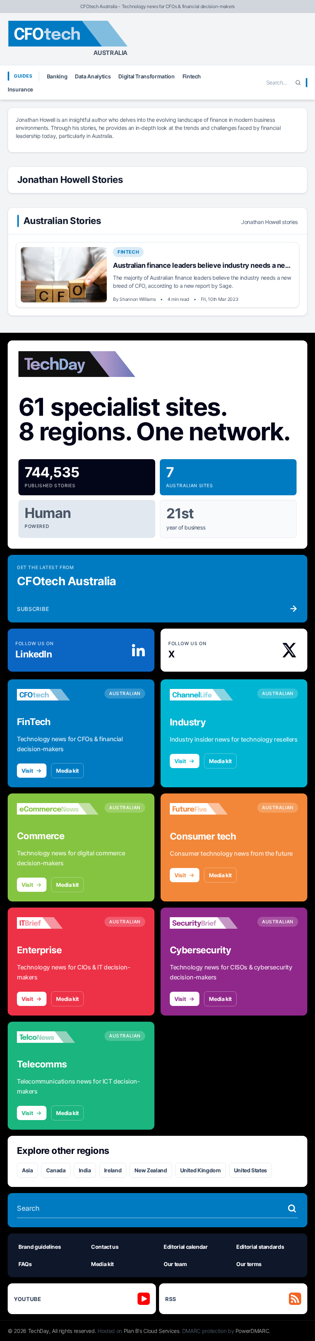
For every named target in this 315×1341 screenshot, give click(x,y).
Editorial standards (260, 1246)
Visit (27, 770)
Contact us (105, 1246)
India (85, 1170)
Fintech (191, 76)
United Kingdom (200, 1170)
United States (250, 1170)
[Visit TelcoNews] (57, 1037)
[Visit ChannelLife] (210, 695)
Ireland (113, 1170)
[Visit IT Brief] (57, 923)
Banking (57, 76)
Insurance (20, 89)
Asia (27, 1170)
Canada (56, 1170)
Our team (175, 1264)
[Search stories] (292, 1208)
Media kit (67, 770)
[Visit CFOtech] (57, 695)
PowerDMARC (252, 1331)
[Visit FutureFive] (210, 809)
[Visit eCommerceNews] (57, 809)
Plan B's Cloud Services (151, 1331)
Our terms (249, 1264)
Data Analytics (93, 76)
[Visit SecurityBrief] (210, 923)
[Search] (298, 82)
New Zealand (150, 1170)
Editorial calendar (186, 1246)
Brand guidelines (39, 1246)
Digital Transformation (146, 76)
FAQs (25, 1264)
